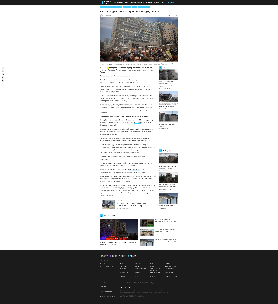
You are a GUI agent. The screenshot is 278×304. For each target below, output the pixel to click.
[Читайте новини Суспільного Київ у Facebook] (121, 287)
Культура (156, 2)
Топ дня (166, 279)
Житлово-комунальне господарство (156, 269)
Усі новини (120, 2)
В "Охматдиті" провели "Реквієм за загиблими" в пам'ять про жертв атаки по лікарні (131, 205)
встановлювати (135, 170)
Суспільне (139, 295)
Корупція (137, 263)
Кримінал (152, 263)
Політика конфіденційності (108, 296)
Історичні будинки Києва (137, 2)
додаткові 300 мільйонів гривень (142, 179)
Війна (126, 2)
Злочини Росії (154, 276)
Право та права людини (124, 273)
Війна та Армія (164, 7)
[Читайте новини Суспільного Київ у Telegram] (129, 287)
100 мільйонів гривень (113, 179)
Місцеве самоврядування (140, 273)
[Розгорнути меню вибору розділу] (115, 2)
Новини (102, 263)
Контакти (103, 286)
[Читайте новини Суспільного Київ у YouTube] (125, 287)
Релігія (137, 276)
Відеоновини (154, 279)
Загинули (137, 122)
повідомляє (109, 76)
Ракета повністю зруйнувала (110, 145)
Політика (123, 276)
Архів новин (103, 289)
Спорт (122, 279)
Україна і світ (149, 2)
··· (163, 2)
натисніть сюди (140, 296)
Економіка (123, 266)
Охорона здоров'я (140, 269)
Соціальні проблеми (170, 276)
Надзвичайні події (170, 266)
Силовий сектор (155, 272)
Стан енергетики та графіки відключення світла (111, 7)
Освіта (137, 266)
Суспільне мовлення (106, 291)
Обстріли (134, 7)
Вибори (152, 266)
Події (121, 263)
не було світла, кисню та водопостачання (137, 163)
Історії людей (168, 272)
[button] (3, 68)
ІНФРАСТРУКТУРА (127, 7)
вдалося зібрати (105, 193)
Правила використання (107, 294)
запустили (137, 132)
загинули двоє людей (137, 138)
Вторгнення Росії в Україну (144, 7)
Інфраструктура (155, 7)
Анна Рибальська (108, 15)
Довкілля (123, 269)
